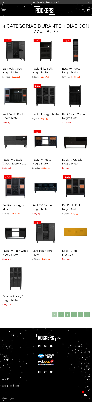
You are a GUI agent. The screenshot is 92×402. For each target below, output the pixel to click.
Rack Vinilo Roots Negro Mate (13, 116)
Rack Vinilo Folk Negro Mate (42, 70)
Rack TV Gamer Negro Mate (42, 207)
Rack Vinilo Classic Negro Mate (74, 116)
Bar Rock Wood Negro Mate (12, 70)
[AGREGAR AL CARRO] (26, 51)
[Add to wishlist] (26, 41)
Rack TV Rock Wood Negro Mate (15, 252)
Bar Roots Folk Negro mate (71, 207)
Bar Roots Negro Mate (13, 207)
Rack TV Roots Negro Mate (41, 161)
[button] (3, 10)
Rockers (11, 399)
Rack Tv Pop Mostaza (70, 252)
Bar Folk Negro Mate (45, 114)
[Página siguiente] (87, 314)
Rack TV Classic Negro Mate (72, 161)
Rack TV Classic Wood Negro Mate (14, 161)
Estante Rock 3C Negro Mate (12, 298)
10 (80, 315)
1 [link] (54, 315)
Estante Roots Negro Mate (71, 70)
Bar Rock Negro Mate (42, 252)
